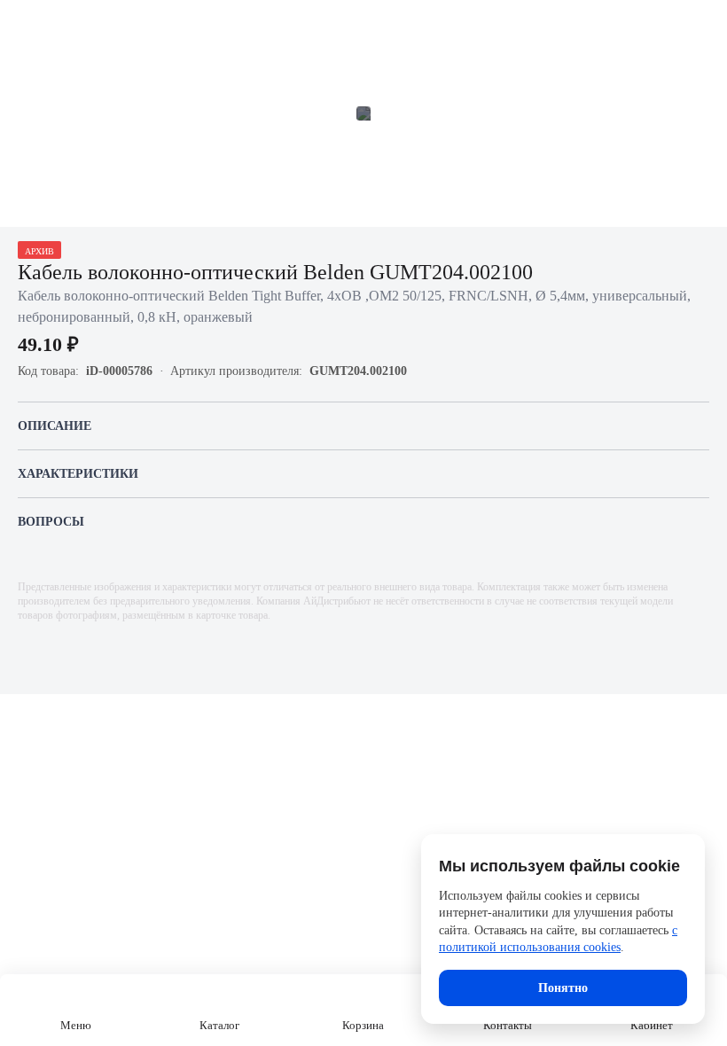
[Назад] (25, 25)
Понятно (563, 988)
